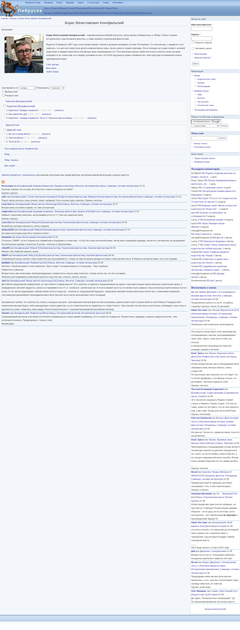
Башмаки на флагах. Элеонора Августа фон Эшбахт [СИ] (61, 211)
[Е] (68, 13)
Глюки (106, 2)
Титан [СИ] (14, 141)
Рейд (7, 154)
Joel (4, 281)
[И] (78, 13)
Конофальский (25, 186)
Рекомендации (203, 86)
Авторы (13, 18)
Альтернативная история (204, 314)
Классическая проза (214, 497)
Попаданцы (211, 317)
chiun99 (5, 248)
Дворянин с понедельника (213, 551)
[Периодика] (82, 8)
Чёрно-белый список (204, 158)
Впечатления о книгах (203, 287)
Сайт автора (52, 64)
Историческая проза (95, 186)
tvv (192, 292)
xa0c (4, 197)
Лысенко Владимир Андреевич (207, 389)
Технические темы (205, 105)
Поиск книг (197, 133)
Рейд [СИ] (36, 222)
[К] (84, 13)
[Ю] (137, 13)
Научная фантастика (98, 248)
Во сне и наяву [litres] (19, 134)
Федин (205, 562)
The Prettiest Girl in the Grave (212, 357)
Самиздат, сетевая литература (122, 186)
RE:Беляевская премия (211, 220)
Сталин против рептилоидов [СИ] (43, 197)
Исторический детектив (130, 197)
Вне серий (10, 166)
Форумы (70, 2)
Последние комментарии (205, 169)
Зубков (202, 292)
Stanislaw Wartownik (201, 493)
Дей (193, 551)
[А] (54, 13)
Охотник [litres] (16, 138)
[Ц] (121, 13)
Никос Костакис (199, 310)
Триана (212, 353)
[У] (112, 13)
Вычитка (201, 98)
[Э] (134, 13)
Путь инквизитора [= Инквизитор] (21, 149)
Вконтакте (51, 68)
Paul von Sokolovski (201, 418)
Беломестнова (198, 393)
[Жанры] (63, 8)
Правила (48, 2)
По (219, 493)
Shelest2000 (8, 230)
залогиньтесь (29, 175)
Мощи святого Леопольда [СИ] (46, 204)
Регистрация (200, 54)
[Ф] (114, 13)
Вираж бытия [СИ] (230, 310)
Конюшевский (219, 522)
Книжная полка (32, 2)
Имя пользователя (201, 25)
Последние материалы (206, 110)
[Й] (81, 13)
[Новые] (54, 8)
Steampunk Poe (229, 493)
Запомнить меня (203, 48)
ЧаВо (199, 94)
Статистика (93, 2)
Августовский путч (228, 591)
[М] (90, 13)
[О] (96, 13)
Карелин (206, 472)
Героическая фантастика (75, 222)
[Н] (93, 13)
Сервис (214, 591)
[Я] (141, 13)
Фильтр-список (200, 143)
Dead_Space (197, 353)
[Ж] (71, 13)
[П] (99, 13)
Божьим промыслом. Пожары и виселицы (53, 186)
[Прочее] (147, 13)
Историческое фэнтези (93, 313)
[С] (106, 13)
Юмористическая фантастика (103, 197)
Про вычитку (203, 102)
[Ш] (127, 13)
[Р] (103, 13)
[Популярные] (95, 8)
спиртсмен (7, 211)
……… (232, 382)
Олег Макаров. (198, 591)
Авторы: (48, 13)
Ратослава (7, 186)
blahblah (6, 263)
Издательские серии (206, 79)
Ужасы (66, 204)
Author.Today (52, 72)
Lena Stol (6, 204)
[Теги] (115, 8)
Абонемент (118, 2)
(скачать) (58, 110)
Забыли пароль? (202, 57)
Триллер (195, 360)
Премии (200, 83)
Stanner (5, 313)
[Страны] (107, 8)
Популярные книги (202, 147)
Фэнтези (80, 186)
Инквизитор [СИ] (38, 263)
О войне (202, 396)
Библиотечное (201, 91)
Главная (4, 18)
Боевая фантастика (52, 222)
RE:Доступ (218, 237)
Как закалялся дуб (18, 114)
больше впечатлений (215, 609)
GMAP (5, 255)
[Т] (109, 13)
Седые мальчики (215, 393)
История (212, 594)
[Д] (65, 13)
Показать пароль (203, 42)
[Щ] (130, 13)
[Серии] (71, 8)
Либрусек (30, 10)
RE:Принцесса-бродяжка (212, 241)
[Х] (118, 13)
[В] (60, 13)
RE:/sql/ (210, 280)
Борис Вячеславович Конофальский (35, 18)
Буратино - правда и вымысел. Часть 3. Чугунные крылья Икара (40, 118)
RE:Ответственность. (201, 234)
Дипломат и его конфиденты (221, 292)
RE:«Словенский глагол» (211, 187)
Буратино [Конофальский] (19, 101)
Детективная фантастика (74, 197)
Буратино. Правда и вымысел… (24, 110)
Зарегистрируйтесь (11, 175)
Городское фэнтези (214, 475)
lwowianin (6, 237)
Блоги (59, 2)
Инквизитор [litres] (39, 313)
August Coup (198, 594)
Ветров (219, 418)
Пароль (195, 34)
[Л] (87, 13)
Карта (81, 2)
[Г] (62, 13)
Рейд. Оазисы (11, 160)
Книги (197, 75)
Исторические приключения (205, 569)
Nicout (194, 472)
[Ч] (124, 13)
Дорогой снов (12, 125)
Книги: (47, 8)
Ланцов (216, 310)
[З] (75, 13)
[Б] (57, 13)
